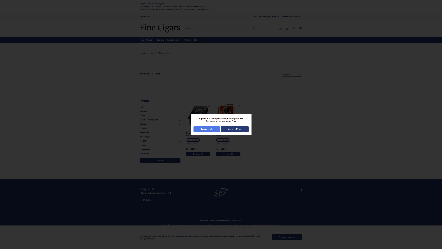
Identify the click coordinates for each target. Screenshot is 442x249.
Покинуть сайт (207, 129)
